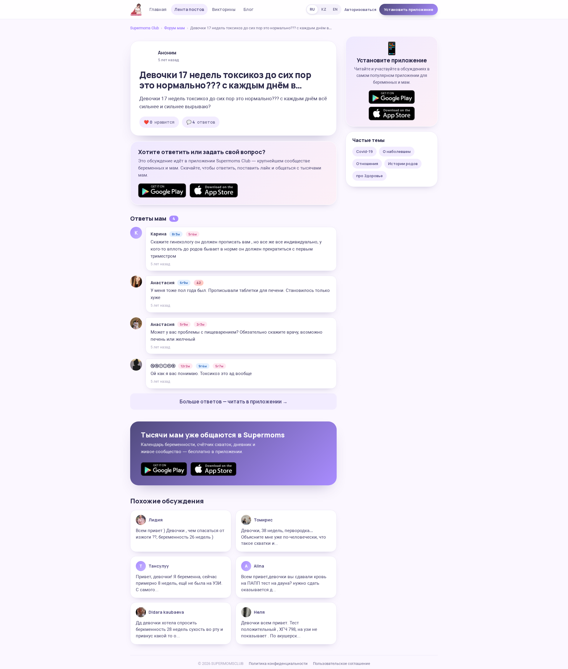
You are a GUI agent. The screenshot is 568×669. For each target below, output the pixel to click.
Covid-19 (364, 151)
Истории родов (403, 163)
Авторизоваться (360, 9)
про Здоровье (369, 175)
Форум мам (174, 28)
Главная (158, 9)
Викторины (223, 9)
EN (335, 9)
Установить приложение (408, 9)
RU (312, 9)
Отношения (367, 163)
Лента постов (189, 9)
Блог (248, 9)
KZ (323, 9)
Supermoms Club (144, 28)
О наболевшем (397, 151)
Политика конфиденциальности (278, 663)
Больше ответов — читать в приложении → (234, 401)
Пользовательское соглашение (341, 663)
